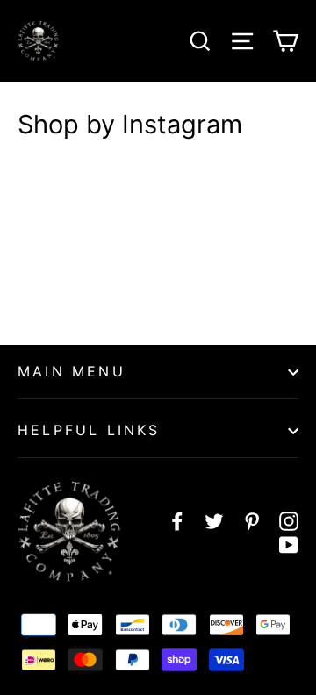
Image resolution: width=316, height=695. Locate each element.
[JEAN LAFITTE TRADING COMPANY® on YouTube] (288, 544)
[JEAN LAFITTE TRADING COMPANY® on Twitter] (214, 521)
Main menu (72, 371)
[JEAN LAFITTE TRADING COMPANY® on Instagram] (288, 521)
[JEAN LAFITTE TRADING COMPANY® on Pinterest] (252, 521)
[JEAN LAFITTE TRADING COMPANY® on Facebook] (177, 521)
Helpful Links (89, 430)
